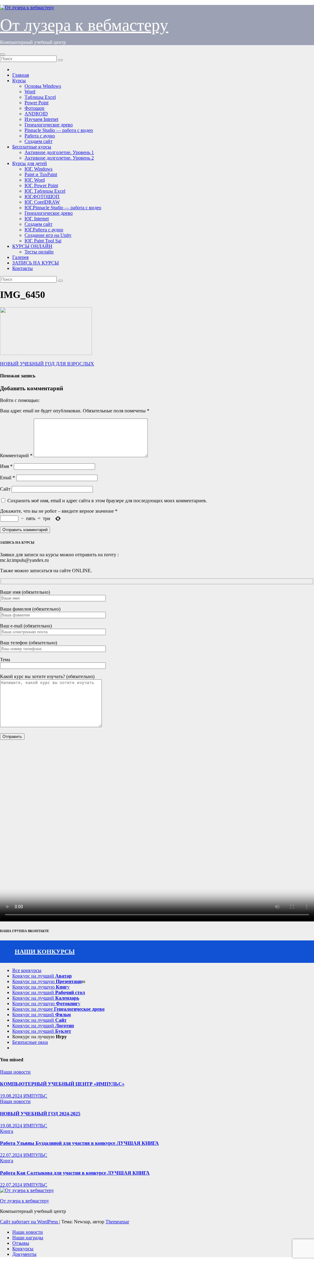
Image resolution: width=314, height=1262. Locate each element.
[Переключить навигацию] (2, 54)
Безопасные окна (30, 1042)
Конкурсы (22, 1248)
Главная (20, 75)
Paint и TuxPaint (41, 174)
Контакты (22, 268)
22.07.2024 (11, 1155)
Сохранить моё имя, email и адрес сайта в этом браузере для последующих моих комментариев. (107, 500)
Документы (24, 1254)
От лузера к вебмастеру (84, 25)
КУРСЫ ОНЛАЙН (32, 246)
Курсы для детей (29, 163)
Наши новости (15, 1072)
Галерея (20, 257)
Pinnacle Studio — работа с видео (59, 130)
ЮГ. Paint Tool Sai (43, 240)
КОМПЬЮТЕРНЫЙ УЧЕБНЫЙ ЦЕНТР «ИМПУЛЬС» (62, 1083)
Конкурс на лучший (42, 975)
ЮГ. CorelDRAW (42, 202)
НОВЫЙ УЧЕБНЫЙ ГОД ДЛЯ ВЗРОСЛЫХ (47, 363)
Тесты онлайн (39, 251)
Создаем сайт (38, 141)
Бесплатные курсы (31, 146)
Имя (6, 466)
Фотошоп (34, 108)
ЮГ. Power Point (41, 185)
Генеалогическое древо (49, 124)
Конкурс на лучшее (58, 1009)
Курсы (19, 80)
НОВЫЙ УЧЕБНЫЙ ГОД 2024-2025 (40, 1113)
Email (7, 477)
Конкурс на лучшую (47, 981)
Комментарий (16, 455)
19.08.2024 (11, 1095)
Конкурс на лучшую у (41, 987)
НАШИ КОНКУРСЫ (45, 951)
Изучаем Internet (41, 119)
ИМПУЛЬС (35, 1095)
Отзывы (20, 1243)
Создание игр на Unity (48, 235)
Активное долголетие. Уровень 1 (59, 152)
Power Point (36, 102)
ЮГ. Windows (38, 169)
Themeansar (117, 1221)
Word (30, 91)
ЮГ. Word (35, 180)
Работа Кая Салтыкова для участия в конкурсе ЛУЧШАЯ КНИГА (75, 1172)
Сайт (5, 489)
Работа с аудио (40, 135)
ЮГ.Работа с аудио (44, 229)
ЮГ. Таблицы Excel (45, 191)
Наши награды (27, 1237)
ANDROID (36, 113)
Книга (6, 1131)
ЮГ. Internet (37, 218)
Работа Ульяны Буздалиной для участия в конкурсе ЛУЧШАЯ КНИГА (79, 1143)
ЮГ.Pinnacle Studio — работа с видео (63, 207)
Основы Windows (43, 86)
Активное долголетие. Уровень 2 (59, 157)
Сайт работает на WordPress (29, 1221)
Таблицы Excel (40, 97)
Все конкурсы (26, 970)
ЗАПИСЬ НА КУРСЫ (35, 262)
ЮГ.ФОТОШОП (42, 196)
